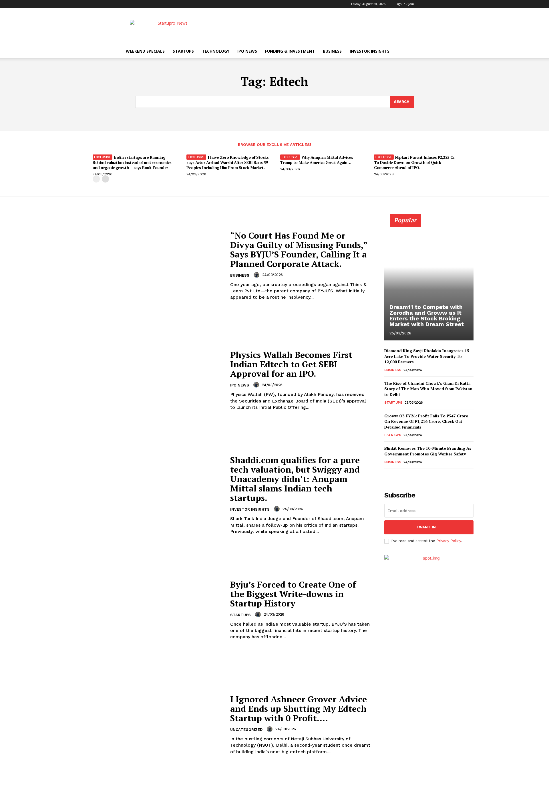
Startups (183, 51)
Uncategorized (246, 729)
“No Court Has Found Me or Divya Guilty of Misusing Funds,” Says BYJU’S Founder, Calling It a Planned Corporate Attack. (298, 249)
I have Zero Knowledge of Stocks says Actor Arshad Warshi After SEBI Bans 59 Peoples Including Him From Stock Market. (227, 162)
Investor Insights (369, 51)
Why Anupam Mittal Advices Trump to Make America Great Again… (316, 159)
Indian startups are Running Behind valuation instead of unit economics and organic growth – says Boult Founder (132, 162)
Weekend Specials (145, 51)
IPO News (247, 51)
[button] (423, 4)
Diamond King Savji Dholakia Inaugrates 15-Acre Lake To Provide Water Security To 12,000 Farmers (427, 356)
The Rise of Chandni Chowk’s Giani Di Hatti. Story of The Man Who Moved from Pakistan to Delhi (428, 388)
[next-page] (105, 179)
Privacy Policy (448, 541)
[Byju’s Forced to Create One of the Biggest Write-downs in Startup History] (149, 610)
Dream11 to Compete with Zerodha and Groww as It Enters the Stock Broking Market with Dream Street (426, 316)
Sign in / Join (404, 4)
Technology (215, 51)
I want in (426, 527)
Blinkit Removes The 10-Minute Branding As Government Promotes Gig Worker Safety (427, 451)
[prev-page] (96, 179)
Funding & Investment (290, 51)
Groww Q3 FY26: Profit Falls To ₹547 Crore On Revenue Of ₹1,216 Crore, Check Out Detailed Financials (426, 421)
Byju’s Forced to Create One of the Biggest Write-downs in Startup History (293, 594)
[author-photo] (257, 275)
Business (332, 51)
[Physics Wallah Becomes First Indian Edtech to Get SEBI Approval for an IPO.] (149, 380)
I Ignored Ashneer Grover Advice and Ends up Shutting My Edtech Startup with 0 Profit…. (298, 708)
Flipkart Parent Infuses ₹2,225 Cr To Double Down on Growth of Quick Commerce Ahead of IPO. (414, 162)
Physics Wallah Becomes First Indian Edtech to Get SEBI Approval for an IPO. (291, 364)
